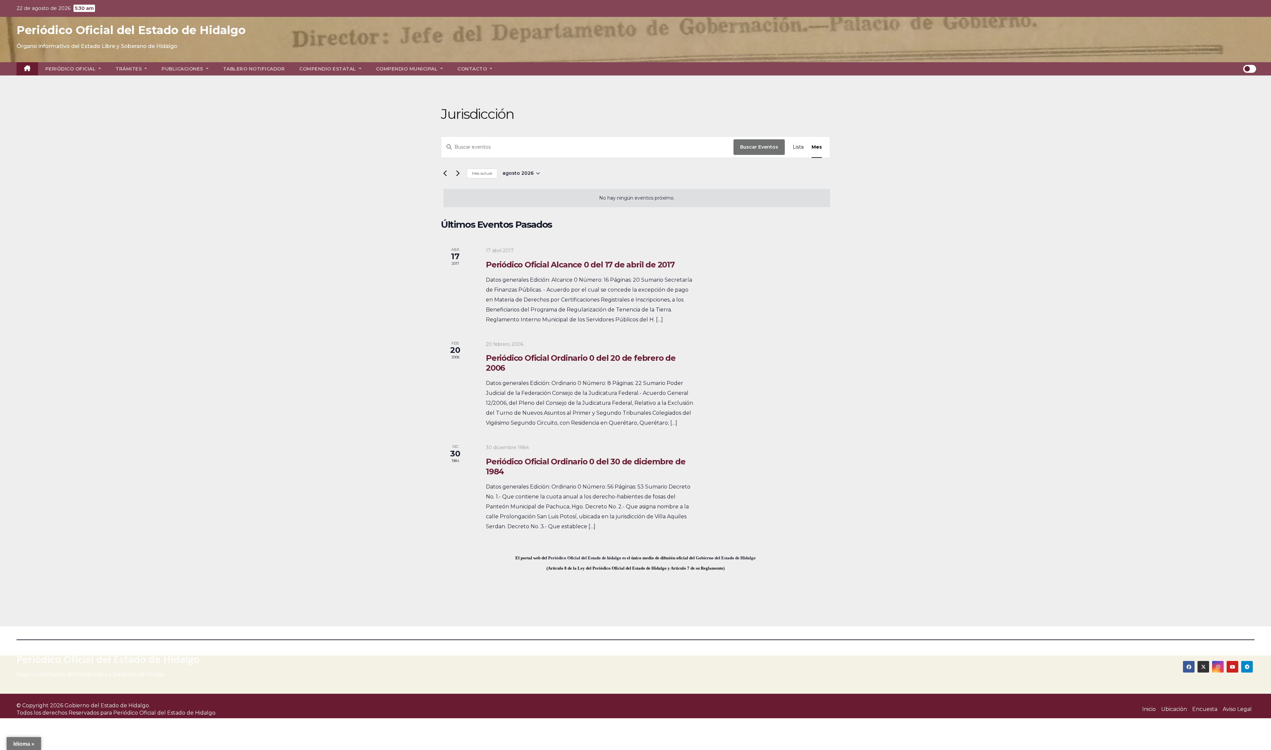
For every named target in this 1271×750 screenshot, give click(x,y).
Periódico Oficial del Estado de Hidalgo (131, 30)
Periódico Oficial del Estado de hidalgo (584, 557)
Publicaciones (183, 69)
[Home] (27, 68)
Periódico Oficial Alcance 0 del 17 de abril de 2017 (580, 264)
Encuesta (1204, 709)
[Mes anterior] (445, 173)
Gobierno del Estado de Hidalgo (726, 557)
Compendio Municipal (407, 69)
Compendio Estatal (328, 69)
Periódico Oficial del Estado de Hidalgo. (164, 713)
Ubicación (1174, 709)
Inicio (1149, 709)
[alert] (637, 198)
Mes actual (482, 173)
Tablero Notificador (254, 69)
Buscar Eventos (759, 147)
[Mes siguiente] (458, 173)
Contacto (473, 69)
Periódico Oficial (71, 69)
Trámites (129, 69)
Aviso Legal (1237, 709)
